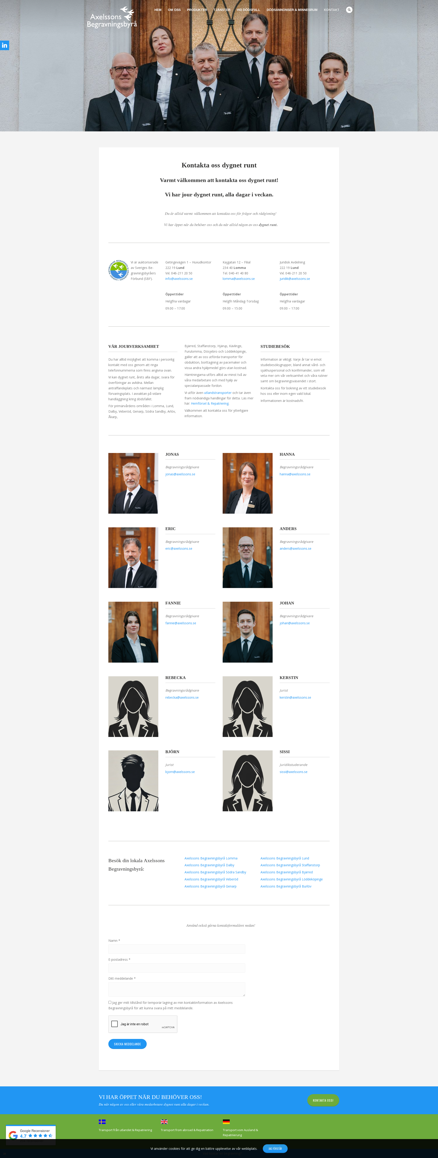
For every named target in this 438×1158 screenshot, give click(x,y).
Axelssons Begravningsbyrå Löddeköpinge (292, 879)
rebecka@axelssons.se (182, 697)
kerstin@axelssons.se (295, 697)
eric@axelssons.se (178, 548)
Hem (158, 10)
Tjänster (222, 10)
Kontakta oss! (323, 1100)
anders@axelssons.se (295, 548)
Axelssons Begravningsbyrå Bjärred (287, 872)
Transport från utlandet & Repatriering (125, 1130)
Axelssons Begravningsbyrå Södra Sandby (215, 872)
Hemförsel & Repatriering (210, 403)
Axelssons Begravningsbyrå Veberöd (211, 879)
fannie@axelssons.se (180, 623)
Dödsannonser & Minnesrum (292, 10)
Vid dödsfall (248, 10)
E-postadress (119, 959)
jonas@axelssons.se (180, 474)
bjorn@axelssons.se (180, 772)
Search (349, 10)
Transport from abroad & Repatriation (187, 1130)
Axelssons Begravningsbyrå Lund (285, 858)
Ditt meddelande (122, 978)
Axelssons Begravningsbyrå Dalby (209, 865)
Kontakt (331, 10)
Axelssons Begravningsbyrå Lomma (211, 858)
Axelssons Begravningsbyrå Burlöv (286, 886)
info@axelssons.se (179, 278)
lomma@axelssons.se (239, 278)
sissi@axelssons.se (294, 772)
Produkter (197, 10)
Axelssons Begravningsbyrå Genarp (211, 886)
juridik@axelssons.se (295, 278)
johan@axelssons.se (295, 623)
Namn (114, 940)
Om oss (174, 10)
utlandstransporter (218, 392)
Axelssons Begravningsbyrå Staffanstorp (290, 865)
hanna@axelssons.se (295, 474)
